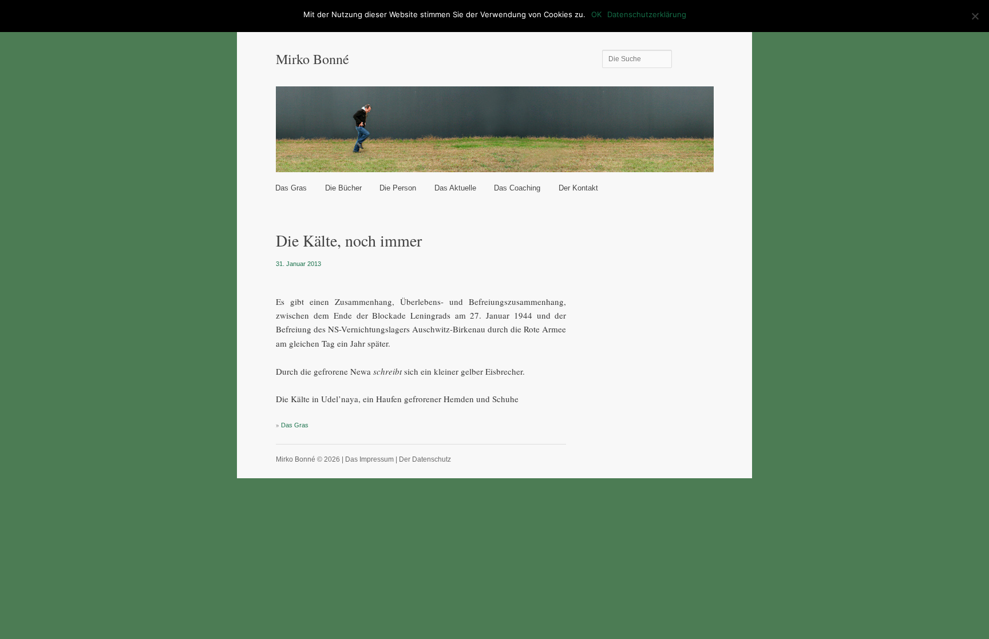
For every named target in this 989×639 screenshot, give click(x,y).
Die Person (397, 188)
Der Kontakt (578, 188)
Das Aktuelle (455, 188)
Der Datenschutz (425, 459)
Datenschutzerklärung (646, 14)
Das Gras (291, 188)
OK (596, 14)
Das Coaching (517, 188)
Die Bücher (343, 188)
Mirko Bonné (312, 59)
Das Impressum (369, 459)
